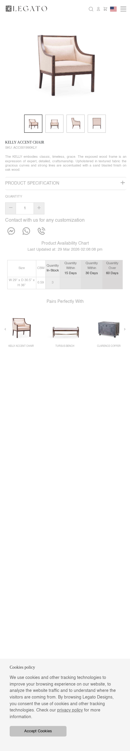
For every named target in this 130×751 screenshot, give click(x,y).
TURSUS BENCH (64, 346)
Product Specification (32, 183)
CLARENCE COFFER (109, 346)
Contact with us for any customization (45, 220)
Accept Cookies (38, 731)
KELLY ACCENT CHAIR (24, 142)
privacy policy (70, 710)
